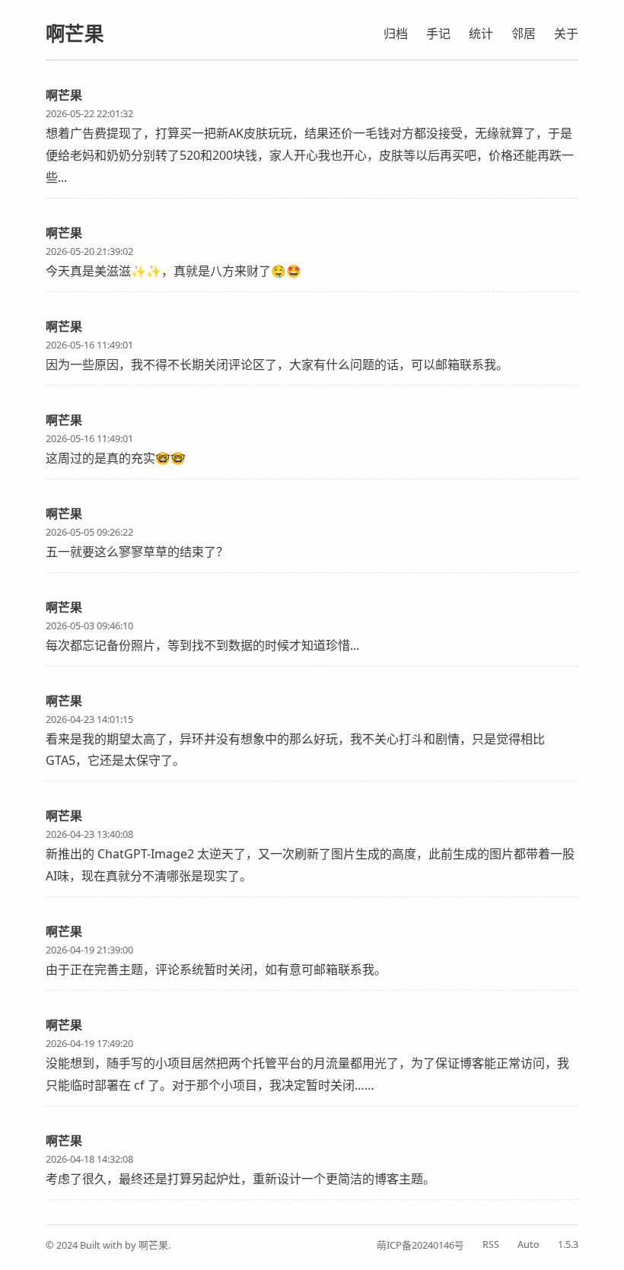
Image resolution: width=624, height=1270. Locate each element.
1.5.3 (568, 1244)
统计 (481, 33)
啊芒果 (74, 34)
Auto (528, 1244)
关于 (566, 33)
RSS (490, 1244)
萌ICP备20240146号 (420, 1245)
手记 (438, 33)
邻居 (523, 33)
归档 (396, 33)
